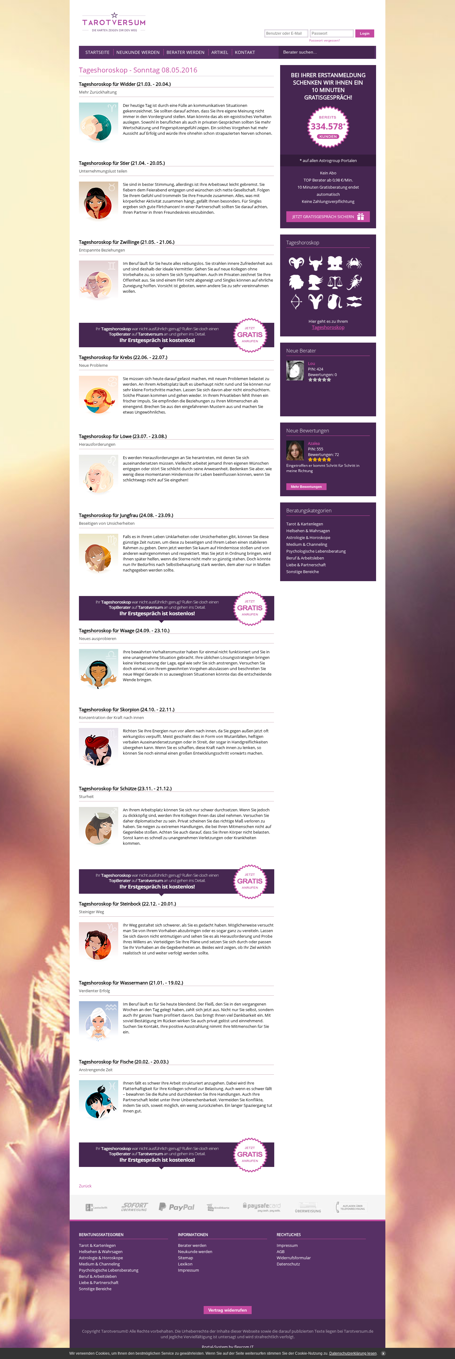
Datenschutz (288, 1264)
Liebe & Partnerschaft (306, 565)
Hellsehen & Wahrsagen (308, 530)
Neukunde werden (138, 52)
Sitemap (185, 1257)
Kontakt (245, 52)
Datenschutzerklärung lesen (353, 1353)
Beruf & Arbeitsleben (305, 558)
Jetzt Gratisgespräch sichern (323, 216)
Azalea (314, 443)
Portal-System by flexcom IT (228, 1347)
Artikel (219, 52)
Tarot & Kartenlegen (304, 524)
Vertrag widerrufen (227, 1310)
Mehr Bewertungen (306, 487)
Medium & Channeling (306, 544)
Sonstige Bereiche (302, 571)
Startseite (97, 52)
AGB (280, 1251)
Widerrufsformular (294, 1257)
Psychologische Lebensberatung (316, 551)
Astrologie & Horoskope (308, 537)
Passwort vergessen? (324, 40)
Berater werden (186, 52)
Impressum (188, 1270)
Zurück (85, 1186)
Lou (311, 363)
